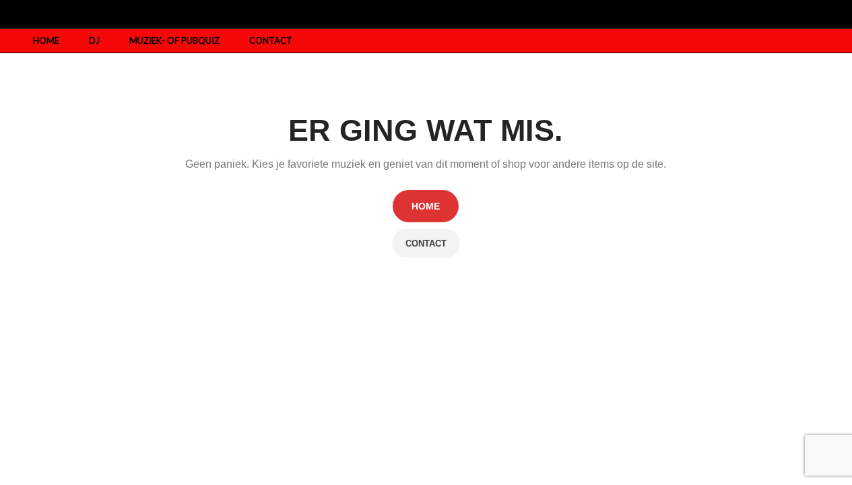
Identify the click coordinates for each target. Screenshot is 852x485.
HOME (426, 206)
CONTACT (426, 243)
